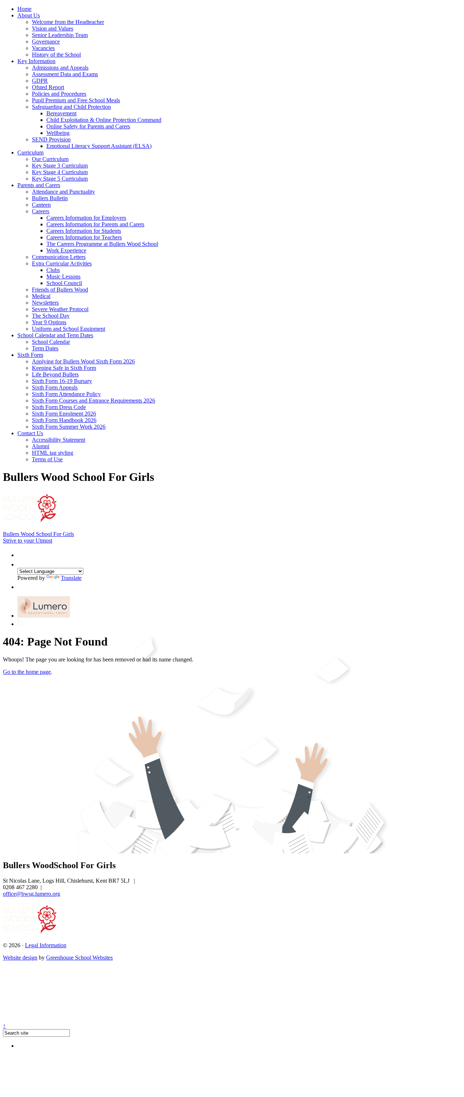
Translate (71, 578)
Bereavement (61, 113)
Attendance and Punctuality (63, 192)
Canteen (41, 205)
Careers (40, 211)
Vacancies (43, 48)
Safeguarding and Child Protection (71, 107)
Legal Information (45, 945)
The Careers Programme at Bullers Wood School (102, 244)
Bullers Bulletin (50, 198)
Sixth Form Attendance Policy (66, 394)
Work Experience (66, 250)
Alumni (40, 446)
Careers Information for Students (83, 231)
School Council (64, 283)
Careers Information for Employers (86, 218)
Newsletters (45, 303)
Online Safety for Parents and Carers (88, 126)
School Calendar (51, 342)
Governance (46, 41)
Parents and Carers (38, 185)
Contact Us (30, 433)
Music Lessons (63, 276)
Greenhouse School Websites (79, 957)
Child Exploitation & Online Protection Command (103, 120)
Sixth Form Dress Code (59, 407)
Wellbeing (58, 133)
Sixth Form (30, 355)
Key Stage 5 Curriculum (60, 179)
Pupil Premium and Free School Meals (76, 100)
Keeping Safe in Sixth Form (64, 368)
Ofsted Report (48, 87)
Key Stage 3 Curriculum (60, 165)
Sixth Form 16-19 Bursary (62, 381)
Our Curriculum (50, 159)
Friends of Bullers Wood (60, 289)
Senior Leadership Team (60, 35)
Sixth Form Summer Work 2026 (68, 427)
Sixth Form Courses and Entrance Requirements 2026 (93, 400)
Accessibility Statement (58, 440)
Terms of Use (47, 459)
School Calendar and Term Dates (55, 335)
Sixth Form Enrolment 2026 (64, 414)
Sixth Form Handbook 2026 (64, 420)
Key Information (36, 61)
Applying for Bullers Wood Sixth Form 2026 (83, 361)
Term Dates (45, 348)
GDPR (40, 81)
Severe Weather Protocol (60, 309)
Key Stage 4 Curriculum (60, 172)
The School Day (51, 316)
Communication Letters (59, 257)
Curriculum (30, 152)
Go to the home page (27, 672)
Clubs (53, 270)
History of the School (56, 54)
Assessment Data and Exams (65, 74)
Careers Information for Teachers (84, 237)
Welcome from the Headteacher (68, 22)
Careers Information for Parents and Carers (95, 224)
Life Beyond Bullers (55, 374)
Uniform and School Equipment (68, 329)
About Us (28, 15)
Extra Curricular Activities (62, 263)
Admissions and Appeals (60, 68)
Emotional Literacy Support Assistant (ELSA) (99, 146)
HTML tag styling (52, 453)
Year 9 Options (49, 322)
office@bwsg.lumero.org (31, 894)
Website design (20, 957)
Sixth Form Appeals (55, 387)
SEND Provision (51, 139)
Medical (41, 296)
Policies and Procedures (59, 94)
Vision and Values (52, 28)
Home (24, 9)
